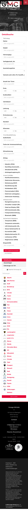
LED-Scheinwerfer (13, 226)
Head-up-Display (12, 207)
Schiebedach (11, 188)
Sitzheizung (11, 183)
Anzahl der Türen (8, 81)
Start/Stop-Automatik (13, 167)
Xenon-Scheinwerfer (12, 229)
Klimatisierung (8, 151)
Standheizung (11, 185)
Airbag (5, 158)
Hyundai (10, 314)
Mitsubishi (10, 353)
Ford (8, 308)
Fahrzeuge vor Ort (10, 265)
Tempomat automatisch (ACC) (13, 223)
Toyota (9, 383)
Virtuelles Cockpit (13, 204)
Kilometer (6, 128)
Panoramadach (12, 191)
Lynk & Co (10, 338)
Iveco (8, 317)
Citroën (9, 293)
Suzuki (9, 380)
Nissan (9, 356)
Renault (9, 368)
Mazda (9, 344)
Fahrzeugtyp (7, 54)
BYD (8, 290)
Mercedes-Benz (12, 347)
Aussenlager (8, 263)
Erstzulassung (7, 115)
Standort (6, 121)
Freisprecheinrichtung (13, 212)
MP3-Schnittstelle (13, 210)
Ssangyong (10, 377)
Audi (8, 283)
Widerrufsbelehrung (11, 465)
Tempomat (10, 220)
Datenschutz (9, 466)
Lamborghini (11, 332)
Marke (5, 41)
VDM (8, 386)
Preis (4, 88)
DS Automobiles (12, 302)
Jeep (8, 323)
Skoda (9, 374)
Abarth (9, 277)
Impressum (9, 463)
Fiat (8, 305)
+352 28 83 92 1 (14, 427)
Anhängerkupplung (13, 172)
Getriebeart (7, 101)
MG (8, 350)
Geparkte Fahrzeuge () (14, 269)
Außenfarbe (7, 137)
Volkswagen (11, 389)
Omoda (9, 359)
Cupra (9, 296)
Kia (8, 329)
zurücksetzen (8, 253)
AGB (14, 463)
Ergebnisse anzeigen (12, 250)
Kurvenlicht (10, 231)
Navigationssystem (13, 202)
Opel (8, 362)
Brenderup (10, 286)
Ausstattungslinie (9, 68)
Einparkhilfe (7, 243)
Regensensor (11, 239)
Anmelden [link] (15, 396)
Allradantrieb (11, 169)
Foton (9, 311)
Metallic (10, 164)
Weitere (9, 392)
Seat (8, 371)
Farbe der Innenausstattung (12, 144)
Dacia (9, 299)
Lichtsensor (11, 237)
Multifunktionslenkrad (13, 177)
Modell (5, 48)
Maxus (9, 341)
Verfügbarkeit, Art (9, 61)
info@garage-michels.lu (14, 425)
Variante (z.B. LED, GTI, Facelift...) (13, 75)
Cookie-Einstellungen (11, 468)
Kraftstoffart (7, 95)
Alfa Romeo (11, 280)
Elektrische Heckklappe (13, 196)
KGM (8, 326)
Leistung (6, 108)
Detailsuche (8, 260)
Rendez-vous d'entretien (13, 13)
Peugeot (10, 365)
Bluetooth (10, 215)
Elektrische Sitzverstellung (13, 180)
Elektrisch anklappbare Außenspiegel (13, 194)
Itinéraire (14, 429)
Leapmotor (10, 335)
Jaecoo (9, 320)
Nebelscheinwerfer (13, 234)
